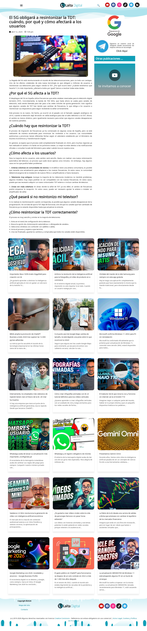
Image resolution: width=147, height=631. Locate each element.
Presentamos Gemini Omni (110, 454)
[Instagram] (119, 5)
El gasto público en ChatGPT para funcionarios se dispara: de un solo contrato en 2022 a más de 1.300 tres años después (73, 576)
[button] (21, 5)
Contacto (24, 609)
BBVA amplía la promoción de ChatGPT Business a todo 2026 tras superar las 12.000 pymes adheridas (28, 337)
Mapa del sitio (24, 605)
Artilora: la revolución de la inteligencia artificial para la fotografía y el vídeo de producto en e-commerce (73, 277)
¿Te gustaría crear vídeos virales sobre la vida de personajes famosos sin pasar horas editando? (72, 516)
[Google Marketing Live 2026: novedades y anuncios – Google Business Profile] (28, 553)
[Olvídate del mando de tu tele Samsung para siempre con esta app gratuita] (118, 254)
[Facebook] (113, 5)
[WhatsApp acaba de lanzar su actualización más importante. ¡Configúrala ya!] (28, 434)
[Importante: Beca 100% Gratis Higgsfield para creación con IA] (28, 254)
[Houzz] (137, 5)
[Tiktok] (125, 5)
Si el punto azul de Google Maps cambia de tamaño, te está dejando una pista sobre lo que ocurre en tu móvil (73, 337)
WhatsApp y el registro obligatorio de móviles (73, 454)
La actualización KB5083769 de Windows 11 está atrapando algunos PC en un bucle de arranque (116, 576)
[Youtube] (107, 5)
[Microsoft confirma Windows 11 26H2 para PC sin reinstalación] (118, 314)
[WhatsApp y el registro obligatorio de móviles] (73, 434)
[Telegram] (131, 5)
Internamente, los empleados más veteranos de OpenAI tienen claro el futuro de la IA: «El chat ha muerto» (28, 397)
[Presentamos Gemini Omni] (118, 434)
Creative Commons (62, 618)
